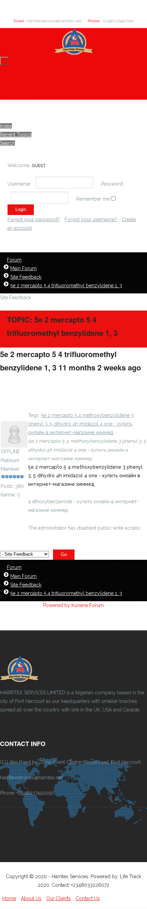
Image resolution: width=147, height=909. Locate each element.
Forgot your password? (34, 219)
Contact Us (17, 95)
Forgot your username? (91, 219)
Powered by (56, 605)
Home (12, 69)
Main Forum (23, 268)
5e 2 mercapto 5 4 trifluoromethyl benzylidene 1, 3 (66, 285)
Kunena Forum (87, 605)
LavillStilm (12, 416)
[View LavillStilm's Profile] (14, 443)
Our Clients (17, 86)
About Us (15, 77)
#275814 (14, 381)
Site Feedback (25, 277)
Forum (14, 260)
